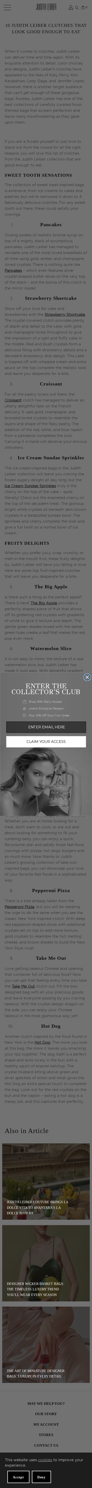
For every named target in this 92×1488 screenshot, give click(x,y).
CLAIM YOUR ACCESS (46, 741)
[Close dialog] (87, 677)
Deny (41, 1477)
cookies (45, 1460)
